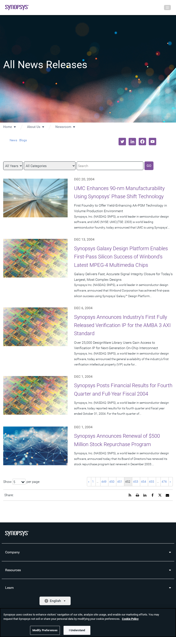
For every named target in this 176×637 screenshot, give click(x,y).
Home (7, 127)
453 (135, 481)
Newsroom (63, 127)
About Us (33, 127)
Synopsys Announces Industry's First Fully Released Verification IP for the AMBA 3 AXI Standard (122, 325)
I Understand (77, 630)
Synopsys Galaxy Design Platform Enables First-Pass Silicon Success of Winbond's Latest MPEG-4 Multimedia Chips (121, 257)
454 (143, 481)
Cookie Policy (130, 618)
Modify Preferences (45, 630)
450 (111, 481)
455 (151, 481)
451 (119, 481)
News (13, 140)
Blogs (23, 140)
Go (149, 166)
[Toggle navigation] (167, 7)
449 (103, 481)
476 (164, 481)
